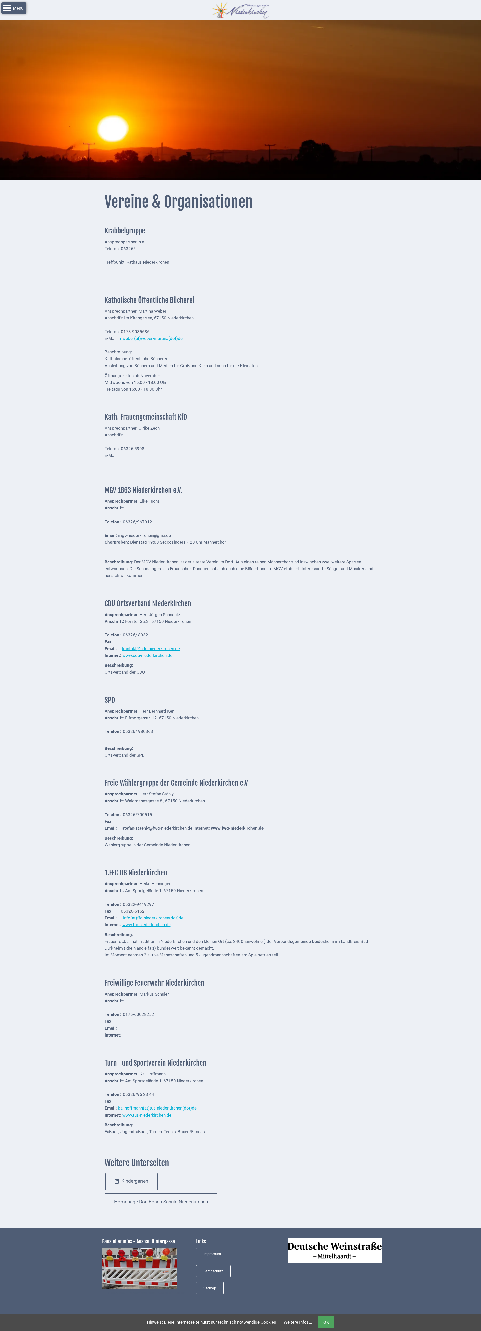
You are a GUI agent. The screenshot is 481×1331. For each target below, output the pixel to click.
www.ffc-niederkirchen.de (146, 924)
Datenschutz (213, 1271)
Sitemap (209, 1288)
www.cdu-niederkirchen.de (147, 655)
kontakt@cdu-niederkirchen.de (151, 648)
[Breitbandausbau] (139, 1268)
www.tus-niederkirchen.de (146, 1115)
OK (326, 1322)
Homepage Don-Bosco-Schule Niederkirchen (161, 1202)
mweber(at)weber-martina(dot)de (150, 338)
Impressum (212, 1254)
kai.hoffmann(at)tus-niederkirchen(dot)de (157, 1108)
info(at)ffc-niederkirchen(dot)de (153, 917)
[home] (240, 9)
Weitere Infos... (298, 1322)
